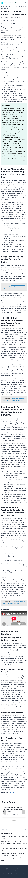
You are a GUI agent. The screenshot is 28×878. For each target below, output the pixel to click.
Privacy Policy (15, 868)
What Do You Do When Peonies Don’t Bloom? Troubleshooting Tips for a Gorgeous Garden (14, 843)
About (4, 868)
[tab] (12, 820)
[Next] (23, 812)
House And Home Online (19, 873)
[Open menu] (25, 3)
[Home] (1, 6)
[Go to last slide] (4, 812)
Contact (9, 868)
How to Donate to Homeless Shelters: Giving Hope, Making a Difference (13, 809)
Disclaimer (17, 870)
